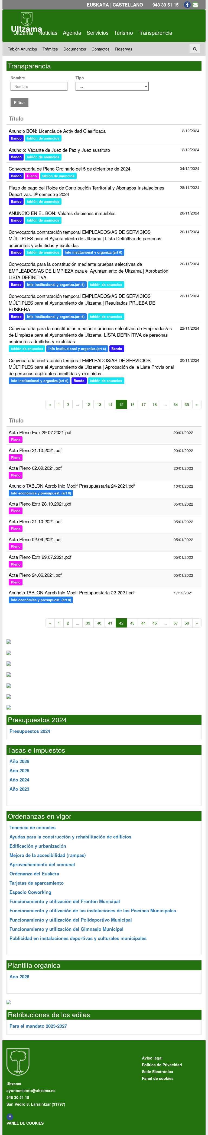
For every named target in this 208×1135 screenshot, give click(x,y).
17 (143, 404)
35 (187, 404)
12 (88, 404)
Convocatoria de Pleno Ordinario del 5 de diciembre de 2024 (69, 168)
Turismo (123, 32)
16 (132, 404)
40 (99, 623)
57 (176, 623)
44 (143, 623)
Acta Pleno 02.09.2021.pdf (35, 467)
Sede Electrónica (157, 1071)
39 (88, 623)
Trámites (50, 49)
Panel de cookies (25, 1123)
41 (110, 623)
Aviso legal (152, 1058)
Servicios (98, 32)
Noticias (47, 32)
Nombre (18, 77)
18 (154, 404)
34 (176, 404)
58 (187, 623)
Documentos (74, 49)
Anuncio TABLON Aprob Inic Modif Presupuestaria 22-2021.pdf (72, 592)
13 (99, 404)
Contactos (101, 49)
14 (110, 404)
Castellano (128, 4)
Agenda (72, 32)
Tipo (80, 77)
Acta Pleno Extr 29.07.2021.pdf (40, 432)
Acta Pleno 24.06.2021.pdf (35, 574)
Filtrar (19, 102)
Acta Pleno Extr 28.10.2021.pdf (40, 503)
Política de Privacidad (162, 1064)
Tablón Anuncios (22, 49)
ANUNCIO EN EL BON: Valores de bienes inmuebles (62, 213)
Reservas (123, 49)
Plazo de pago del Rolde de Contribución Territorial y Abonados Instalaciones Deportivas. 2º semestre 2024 (86, 190)
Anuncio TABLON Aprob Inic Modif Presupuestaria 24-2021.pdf (72, 485)
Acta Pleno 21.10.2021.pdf (35, 450)
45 (154, 623)
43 (132, 623)
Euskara (98, 4)
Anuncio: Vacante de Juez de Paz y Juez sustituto (59, 149)
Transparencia (155, 32)
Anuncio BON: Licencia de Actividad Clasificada (57, 130)
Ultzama (23, 32)
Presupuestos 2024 (29, 731)
